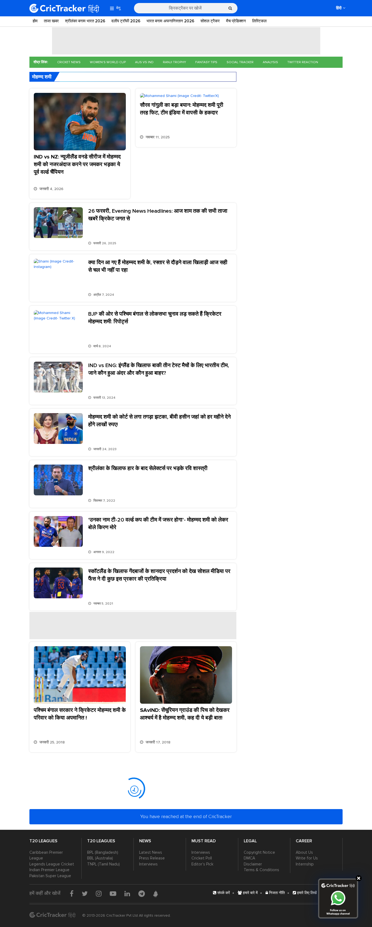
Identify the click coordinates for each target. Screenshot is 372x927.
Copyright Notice (259, 852)
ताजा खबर (51, 21)
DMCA (249, 858)
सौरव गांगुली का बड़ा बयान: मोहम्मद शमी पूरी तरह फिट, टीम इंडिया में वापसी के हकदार (181, 109)
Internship (305, 864)
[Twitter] (85, 893)
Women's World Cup (108, 62)
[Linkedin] (127, 893)
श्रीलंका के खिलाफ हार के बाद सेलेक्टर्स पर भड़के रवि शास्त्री (148, 468)
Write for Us (307, 858)
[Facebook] (72, 893)
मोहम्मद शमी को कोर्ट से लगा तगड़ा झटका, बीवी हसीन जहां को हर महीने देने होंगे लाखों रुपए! (159, 421)
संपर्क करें (223, 893)
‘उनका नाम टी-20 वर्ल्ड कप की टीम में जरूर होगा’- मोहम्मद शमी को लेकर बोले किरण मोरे (158, 524)
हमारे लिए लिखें (306, 893)
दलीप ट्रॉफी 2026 (125, 21)
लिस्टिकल (259, 21)
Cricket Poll (201, 858)
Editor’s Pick (202, 864)
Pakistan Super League (50, 875)
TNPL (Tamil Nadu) (103, 864)
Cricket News (69, 62)
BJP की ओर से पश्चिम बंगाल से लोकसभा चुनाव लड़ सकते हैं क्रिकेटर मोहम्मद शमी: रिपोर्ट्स (154, 318)
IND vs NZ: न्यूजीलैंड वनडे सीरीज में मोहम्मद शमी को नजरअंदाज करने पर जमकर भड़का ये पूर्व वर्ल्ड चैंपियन (77, 164)
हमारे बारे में (250, 893)
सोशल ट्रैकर (210, 21)
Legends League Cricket (51, 864)
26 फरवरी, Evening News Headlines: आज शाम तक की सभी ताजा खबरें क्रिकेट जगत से (157, 215)
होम (35, 21)
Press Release (152, 858)
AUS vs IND (144, 62)
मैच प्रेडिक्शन (236, 21)
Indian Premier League (49, 869)
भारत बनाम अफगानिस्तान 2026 (170, 21)
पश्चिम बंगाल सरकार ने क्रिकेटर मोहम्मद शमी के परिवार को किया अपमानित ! (80, 714)
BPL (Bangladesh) (102, 852)
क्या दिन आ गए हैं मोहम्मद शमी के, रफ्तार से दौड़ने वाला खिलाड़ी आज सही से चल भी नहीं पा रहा (157, 266)
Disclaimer (253, 864)
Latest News (150, 852)
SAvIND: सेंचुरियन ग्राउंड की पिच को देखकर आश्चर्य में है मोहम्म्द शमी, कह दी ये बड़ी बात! (185, 714)
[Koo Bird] (155, 894)
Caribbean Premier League (46, 855)
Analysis (270, 62)
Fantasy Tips (206, 62)
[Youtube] (113, 893)
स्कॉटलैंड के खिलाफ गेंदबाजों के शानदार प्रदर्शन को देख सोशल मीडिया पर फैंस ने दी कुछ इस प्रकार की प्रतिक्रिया (159, 575)
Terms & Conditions (261, 869)
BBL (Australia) (100, 858)
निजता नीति (276, 893)
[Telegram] (141, 893)
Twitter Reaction (302, 62)
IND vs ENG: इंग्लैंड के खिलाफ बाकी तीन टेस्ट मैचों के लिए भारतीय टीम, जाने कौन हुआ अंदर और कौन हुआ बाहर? (158, 369)
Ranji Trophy (174, 62)
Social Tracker (240, 62)
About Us (304, 852)
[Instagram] (99, 893)
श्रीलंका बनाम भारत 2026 (85, 21)
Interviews (148, 864)
